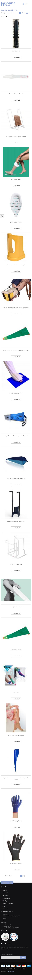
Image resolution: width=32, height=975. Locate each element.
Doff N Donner (16, 51)
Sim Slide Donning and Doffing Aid (16, 478)
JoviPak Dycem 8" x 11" (16, 393)
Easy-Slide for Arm (16, 649)
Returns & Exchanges (8, 903)
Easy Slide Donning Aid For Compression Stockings (16, 350)
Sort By (3, 13)
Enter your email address (7, 954)
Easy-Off (16, 692)
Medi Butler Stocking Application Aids (16, 136)
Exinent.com (11, 971)
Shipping (5, 900)
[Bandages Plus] (8, 4)
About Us (5, 890)
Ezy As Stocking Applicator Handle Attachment (16, 307)
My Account (5, 895)
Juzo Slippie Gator (16, 179)
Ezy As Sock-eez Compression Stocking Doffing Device (16, 779)
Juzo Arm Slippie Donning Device (16, 607)
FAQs (4, 906)
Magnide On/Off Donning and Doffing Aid (16, 436)
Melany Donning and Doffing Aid (16, 521)
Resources (5, 908)
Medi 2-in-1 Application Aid (16, 94)
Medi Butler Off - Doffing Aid (16, 735)
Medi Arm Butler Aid (16, 564)
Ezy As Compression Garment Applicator (16, 265)
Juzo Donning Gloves (16, 863)
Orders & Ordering (7, 898)
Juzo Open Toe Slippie (16, 222)
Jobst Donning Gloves (16, 821)
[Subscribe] (23, 957)
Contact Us (5, 893)
